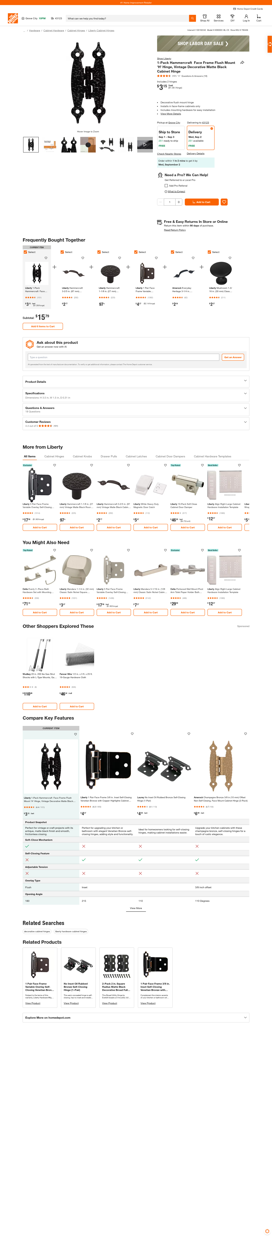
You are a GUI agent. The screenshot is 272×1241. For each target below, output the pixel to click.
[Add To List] (224, 202)
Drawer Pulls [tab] (109, 456)
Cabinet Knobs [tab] (82, 456)
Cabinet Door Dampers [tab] (170, 456)
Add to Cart (203, 201)
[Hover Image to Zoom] (88, 82)
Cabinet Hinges (76, 30)
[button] (136, 381)
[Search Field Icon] (192, 18)
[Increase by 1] (178, 202)
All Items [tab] (30, 456)
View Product (32, 1003)
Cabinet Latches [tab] (136, 456)
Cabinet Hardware (53, 30)
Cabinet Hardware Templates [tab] (212, 456)
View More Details (171, 113)
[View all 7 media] (145, 145)
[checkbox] (166, 185)
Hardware (34, 30)
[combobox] (127, 18)
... (24, 30)
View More (136, 908)
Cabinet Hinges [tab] (54, 456)
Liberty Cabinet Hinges (101, 30)
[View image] (31, 145)
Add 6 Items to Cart (43, 326)
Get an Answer (233, 357)
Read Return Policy (175, 229)
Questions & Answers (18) (194, 76)
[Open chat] (270, 44)
